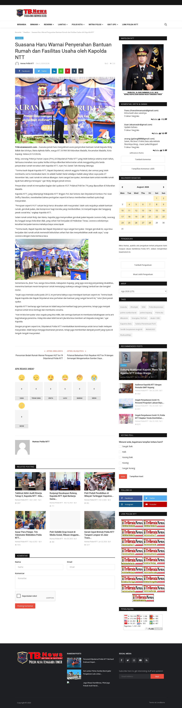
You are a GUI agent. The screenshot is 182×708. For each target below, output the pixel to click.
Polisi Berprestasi (156, 307)
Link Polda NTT (130, 24)
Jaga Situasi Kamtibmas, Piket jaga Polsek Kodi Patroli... (96, 684)
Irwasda (123, 307)
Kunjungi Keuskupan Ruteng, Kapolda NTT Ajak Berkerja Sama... (63, 496)
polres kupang (146, 312)
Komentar (22, 555)
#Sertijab (134, 307)
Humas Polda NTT (27, 63)
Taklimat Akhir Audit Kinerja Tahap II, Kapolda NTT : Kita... (29, 494)
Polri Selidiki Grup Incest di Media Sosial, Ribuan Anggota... (65, 533)
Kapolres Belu (126, 324)
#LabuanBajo (125, 335)
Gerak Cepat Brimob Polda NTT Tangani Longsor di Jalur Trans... (99, 535)
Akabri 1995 (155, 318)
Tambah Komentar (143, 159)
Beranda (21, 24)
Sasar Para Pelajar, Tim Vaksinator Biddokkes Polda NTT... (28, 535)
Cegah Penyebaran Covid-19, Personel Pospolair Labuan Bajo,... (149, 401)
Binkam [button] (34, 24)
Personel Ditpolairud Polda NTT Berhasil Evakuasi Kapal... (98, 660)
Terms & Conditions (157, 702)
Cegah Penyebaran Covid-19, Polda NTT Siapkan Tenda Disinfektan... (150, 416)
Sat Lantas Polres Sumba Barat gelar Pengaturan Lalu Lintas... (97, 672)
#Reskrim (124, 318)
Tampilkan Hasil (136, 476)
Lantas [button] (62, 24)
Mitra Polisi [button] (95, 24)
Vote (123, 476)
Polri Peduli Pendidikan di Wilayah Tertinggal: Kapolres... (98, 494)
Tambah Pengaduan (143, 265)
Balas (155, 119)
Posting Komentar (25, 606)
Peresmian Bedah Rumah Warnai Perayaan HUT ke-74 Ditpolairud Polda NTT (39, 357)
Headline (26, 32)
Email (69, 562)
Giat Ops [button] (112, 24)
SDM (143, 307)
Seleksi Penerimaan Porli (145, 324)
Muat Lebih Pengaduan (143, 274)
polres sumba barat (128, 312)
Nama (18, 562)
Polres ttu (159, 312)
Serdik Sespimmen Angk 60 (131, 329)
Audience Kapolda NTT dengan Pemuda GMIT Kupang (148, 386)
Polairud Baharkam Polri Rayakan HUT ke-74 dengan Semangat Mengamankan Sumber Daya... (90, 357)
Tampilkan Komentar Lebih (143, 168)
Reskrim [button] (48, 24)
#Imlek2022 (150, 329)
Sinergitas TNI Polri (139, 318)
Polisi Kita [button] (77, 24)
